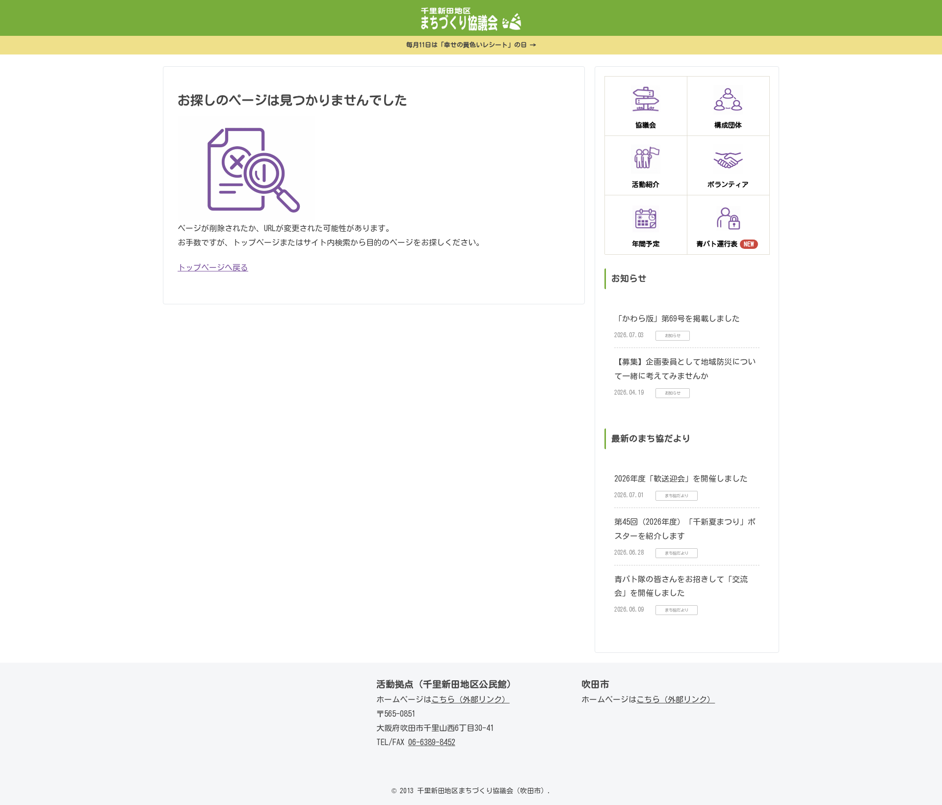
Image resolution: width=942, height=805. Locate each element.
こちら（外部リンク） (470, 699)
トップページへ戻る (213, 267)
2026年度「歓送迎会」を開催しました (681, 479)
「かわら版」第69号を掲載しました (677, 318)
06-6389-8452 (431, 742)
